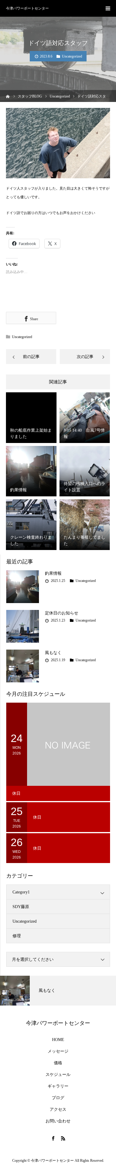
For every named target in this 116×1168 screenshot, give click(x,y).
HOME (58, 1040)
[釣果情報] (22, 586)
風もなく (53, 652)
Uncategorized (72, 56)
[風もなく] (22, 666)
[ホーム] (8, 96)
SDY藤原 (20, 906)
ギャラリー (58, 1086)
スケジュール (58, 1075)
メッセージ (58, 1051)
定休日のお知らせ (61, 613)
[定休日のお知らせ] (22, 626)
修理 (16, 936)
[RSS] (63, 1138)
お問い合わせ (58, 1121)
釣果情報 (53, 573)
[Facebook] (53, 1138)
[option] (58, 991)
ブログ (58, 1098)
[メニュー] (107, 8)
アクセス (58, 1109)
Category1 (21, 892)
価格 (58, 1063)
